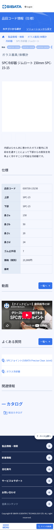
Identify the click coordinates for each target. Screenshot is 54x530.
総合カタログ (15, 412)
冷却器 (9, 41)
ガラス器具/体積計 (37, 36)
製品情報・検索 (16, 36)
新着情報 (6, 457)
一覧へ (43, 285)
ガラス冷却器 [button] (11, 371)
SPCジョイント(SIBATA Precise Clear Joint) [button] (27, 360)
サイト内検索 (46, 526)
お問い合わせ (9, 492)
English (29, 7)
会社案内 (6, 469)
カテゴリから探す (12, 29)
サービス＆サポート (12, 480)
